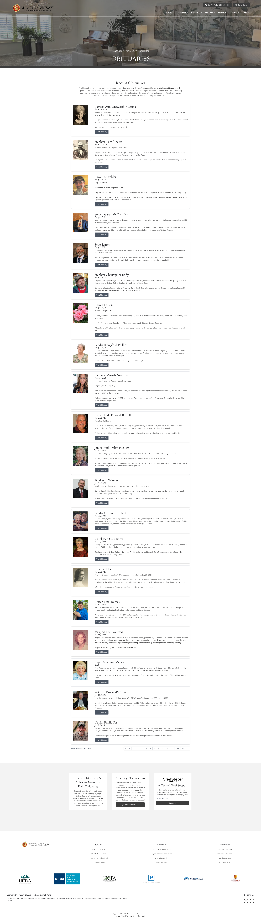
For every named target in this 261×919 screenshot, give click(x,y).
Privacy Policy (120, 916)
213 (177, 748)
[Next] (188, 748)
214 (183, 748)
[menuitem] (169, 12)
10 (167, 748)
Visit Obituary (101, 132)
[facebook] (246, 901)
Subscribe (172, 803)
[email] (252, 901)
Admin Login (141, 916)
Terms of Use (130, 916)
